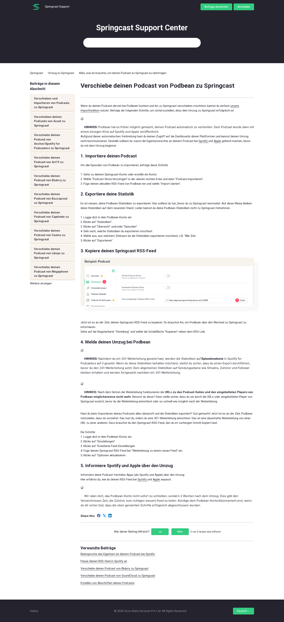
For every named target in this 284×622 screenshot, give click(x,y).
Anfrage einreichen (216, 6)
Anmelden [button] (243, 6)
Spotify (203, 141)
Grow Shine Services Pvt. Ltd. (142, 611)
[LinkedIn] (110, 515)
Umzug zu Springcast (61, 73)
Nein (180, 531)
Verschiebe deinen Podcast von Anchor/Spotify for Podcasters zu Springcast (52, 141)
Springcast (36, 73)
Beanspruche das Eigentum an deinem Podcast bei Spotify (118, 554)
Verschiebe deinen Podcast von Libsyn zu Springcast (49, 253)
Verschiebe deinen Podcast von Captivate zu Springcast (51, 217)
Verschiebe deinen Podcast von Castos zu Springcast (49, 235)
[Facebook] (98, 515)
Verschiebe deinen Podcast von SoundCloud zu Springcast (118, 575)
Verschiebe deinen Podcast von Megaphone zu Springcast (51, 271)
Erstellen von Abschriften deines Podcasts (107, 583)
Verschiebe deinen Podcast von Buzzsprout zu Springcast (50, 198)
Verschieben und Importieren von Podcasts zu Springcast (51, 103)
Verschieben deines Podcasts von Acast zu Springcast (49, 121)
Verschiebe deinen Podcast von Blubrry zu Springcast (50, 180)
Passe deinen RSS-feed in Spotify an (104, 561)
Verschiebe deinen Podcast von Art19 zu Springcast (48, 162)
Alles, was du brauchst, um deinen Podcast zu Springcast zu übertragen (122, 73)
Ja (160, 531)
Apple (217, 141)
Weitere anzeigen (41, 283)
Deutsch (242, 611)
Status (34, 611)
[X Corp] (104, 515)
